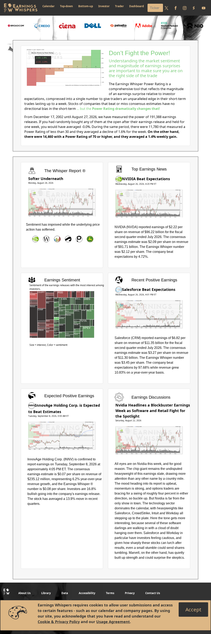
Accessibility (87, 593)
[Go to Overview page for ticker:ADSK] (68, 239)
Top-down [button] (66, 6)
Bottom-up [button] (85, 6)
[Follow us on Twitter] (166, 8)
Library (46, 593)
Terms (110, 593)
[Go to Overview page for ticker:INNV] (31, 405)
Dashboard (136, 6)
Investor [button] (104, 6)
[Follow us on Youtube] (203, 8)
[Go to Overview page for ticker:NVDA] (35, 239)
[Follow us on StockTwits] (193, 8)
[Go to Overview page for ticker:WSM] (46, 239)
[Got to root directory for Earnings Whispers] (20, 8)
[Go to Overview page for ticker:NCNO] (57, 239)
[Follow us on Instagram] (184, 8)
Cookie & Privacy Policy (59, 621)
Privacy (130, 593)
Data (64, 593)
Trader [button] (119, 6)
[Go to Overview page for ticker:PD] (79, 239)
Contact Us (152, 593)
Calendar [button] (48, 6)
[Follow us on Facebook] (175, 8)
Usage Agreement (113, 621)
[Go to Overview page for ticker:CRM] (118, 289)
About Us (24, 593)
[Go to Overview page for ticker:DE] (90, 239)
